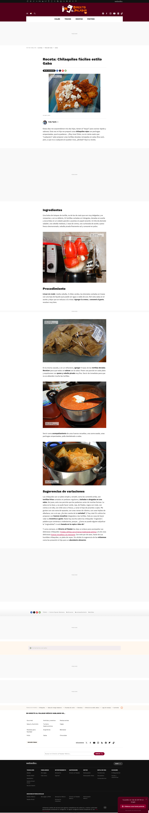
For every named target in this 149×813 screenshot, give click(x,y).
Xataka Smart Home (31, 782)
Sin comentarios (49, 70)
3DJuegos (43, 773)
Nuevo (30, 13)
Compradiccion (101, 778)
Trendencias (101, 773)
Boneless (80, 707)
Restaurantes (64, 720)
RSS (102, 742)
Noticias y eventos (49, 720)
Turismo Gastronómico (48, 725)
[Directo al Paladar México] (74, 9)
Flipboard (63, 71)
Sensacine (58, 773)
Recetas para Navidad (31, 731)
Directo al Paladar (74, 773)
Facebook (106, 13)
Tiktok (122, 13)
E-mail (65, 71)
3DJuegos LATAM (46, 796)
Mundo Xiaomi (31, 785)
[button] (53, 122)
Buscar (34, 13)
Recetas (79, 19)
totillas (92, 612)
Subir (117, 763)
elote (56, 47)
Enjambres (46, 730)
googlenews (118, 13)
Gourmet (30, 720)
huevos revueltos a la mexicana (63, 534)
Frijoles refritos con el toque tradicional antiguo (78, 532)
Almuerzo (70, 612)
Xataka (29, 773)
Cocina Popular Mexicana (56, 612)
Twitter (60, 71)
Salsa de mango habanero (55, 707)
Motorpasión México (87, 797)
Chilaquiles (42, 707)
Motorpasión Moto (88, 775)
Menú (27, 13)
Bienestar (63, 730)
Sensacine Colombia (58, 800)
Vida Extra (44, 775)
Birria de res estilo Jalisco (92, 707)
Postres (91, 19)
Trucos (68, 19)
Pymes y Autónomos (115, 776)
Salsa (45, 735)
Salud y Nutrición (32, 724)
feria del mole (48, 47)
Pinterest (103, 13)
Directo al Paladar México (74, 797)
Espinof (57, 775)
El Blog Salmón (116, 773)
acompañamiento (81, 612)
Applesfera (30, 778)
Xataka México (31, 796)
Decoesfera (100, 775)
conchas (40, 47)
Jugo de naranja (106, 707)
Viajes (57, 19)
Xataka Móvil (30, 775)
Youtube (114, 13)
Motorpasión (87, 773)
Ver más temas (32, 742)
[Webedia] (31, 763)
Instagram (110, 13)
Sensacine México (60, 796)
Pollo (28, 735)
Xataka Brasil (30, 799)
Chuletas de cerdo (70, 707)
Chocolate (63, 735)
